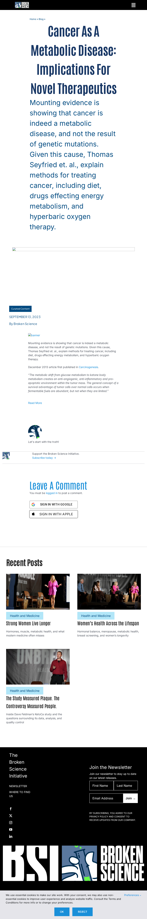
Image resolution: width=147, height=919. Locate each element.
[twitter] (10, 815)
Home (33, 19)
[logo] (22, 3)
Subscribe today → (44, 457)
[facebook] (10, 808)
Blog (41, 19)
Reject (82, 911)
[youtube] (10, 829)
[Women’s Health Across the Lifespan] (109, 575)
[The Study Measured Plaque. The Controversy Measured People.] (38, 651)
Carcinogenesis (88, 367)
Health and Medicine (24, 616)
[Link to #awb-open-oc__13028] (133, 5)
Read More (35, 402)
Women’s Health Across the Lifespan (108, 623)
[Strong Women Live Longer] (38, 575)
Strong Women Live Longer (28, 623)
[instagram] (10, 822)
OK (62, 911)
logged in (52, 493)
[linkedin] (10, 836)
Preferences (132, 895)
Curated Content (20, 308)
